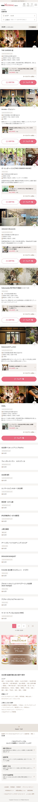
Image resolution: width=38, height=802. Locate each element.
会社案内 (6, 787)
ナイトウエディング (8, 707)
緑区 (32, 688)
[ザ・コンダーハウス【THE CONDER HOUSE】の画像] (19, 157)
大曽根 (24, 690)
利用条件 (18, 787)
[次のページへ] (29, 626)
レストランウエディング (7, 696)
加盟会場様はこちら (21, 790)
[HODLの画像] (19, 394)
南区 (7, 690)
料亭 (16, 696)
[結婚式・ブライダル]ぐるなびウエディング (12, 733)
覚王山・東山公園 (22, 685)
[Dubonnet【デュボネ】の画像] (19, 335)
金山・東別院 (22, 683)
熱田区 (4, 685)
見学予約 (11, 82)
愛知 (32, 733)
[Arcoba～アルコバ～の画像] (19, 98)
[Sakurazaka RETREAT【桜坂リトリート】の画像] (19, 276)
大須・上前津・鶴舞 (31, 683)
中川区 (27, 688)
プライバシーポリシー (27, 787)
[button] (19, 750)
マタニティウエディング (7, 709)
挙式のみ (26, 707)
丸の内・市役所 (23, 681)
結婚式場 (27, 733)
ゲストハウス (16, 698)
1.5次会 (21, 705)
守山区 (11, 690)
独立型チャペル (19, 707)
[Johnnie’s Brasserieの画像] (19, 217)
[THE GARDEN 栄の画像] (19, 39)
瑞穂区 (17, 688)
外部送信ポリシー (9, 790)
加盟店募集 (30, 790)
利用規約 (12, 787)
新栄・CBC (5, 683)
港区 (2, 690)
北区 (16, 690)
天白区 (12, 688)
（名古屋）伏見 (32, 681)
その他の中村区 (9, 681)
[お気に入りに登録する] (34, 47)
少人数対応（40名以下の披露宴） (9, 705)
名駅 (2, 681)
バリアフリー (18, 709)
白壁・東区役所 (13, 683)
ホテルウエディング (6, 698)
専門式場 (22, 696)
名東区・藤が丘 (5, 688)
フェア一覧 (29, 82)
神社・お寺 (28, 696)
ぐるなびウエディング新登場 (8, 712)
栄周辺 (16, 681)
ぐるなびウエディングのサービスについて (14, 794)
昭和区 (22, 688)
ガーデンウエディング (30, 705)
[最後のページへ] (33, 626)
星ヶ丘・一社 (31, 685)
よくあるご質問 (30, 794)
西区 (20, 690)
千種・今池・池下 (12, 685)
